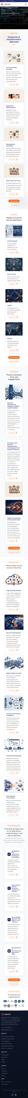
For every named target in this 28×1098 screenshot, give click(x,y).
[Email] (15, 1094)
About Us (5, 1)
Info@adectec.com (8, 1030)
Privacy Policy (4, 1084)
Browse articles (14, 984)
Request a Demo (14, 361)
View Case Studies (14, 548)
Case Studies (4, 1073)
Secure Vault (4, 1057)
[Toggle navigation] (25, 4)
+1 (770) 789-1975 (7, 1027)
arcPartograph (5, 1055)
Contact (12, 1)
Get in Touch (14, 205)
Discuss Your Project (14, 552)
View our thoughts (14, 979)
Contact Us (4, 1071)
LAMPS (3, 1059)
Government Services (6, 1043)
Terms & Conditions (6, 1082)
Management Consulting (7, 1046)
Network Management (7, 1048)
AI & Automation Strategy (7, 1036)
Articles (3, 1075)
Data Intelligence (5, 1041)
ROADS (3, 1062)
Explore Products (14, 357)
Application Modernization (7, 1039)
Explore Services (14, 201)
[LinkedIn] (12, 1094)
